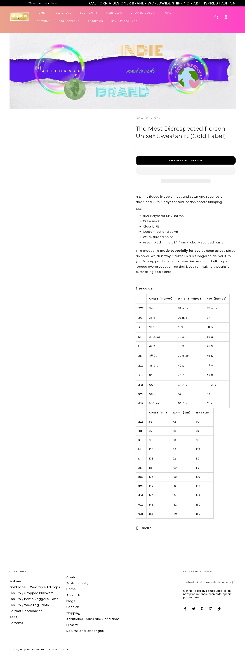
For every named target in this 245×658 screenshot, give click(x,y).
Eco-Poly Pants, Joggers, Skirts (34, 599)
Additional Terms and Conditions (93, 619)
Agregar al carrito (185, 160)
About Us (73, 595)
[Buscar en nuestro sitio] (216, 17)
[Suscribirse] (233, 582)
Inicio (139, 118)
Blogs (70, 601)
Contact (73, 577)
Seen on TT (75, 607)
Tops (13, 617)
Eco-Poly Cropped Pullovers (32, 593)
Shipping (73, 613)
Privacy (72, 625)
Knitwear (17, 581)
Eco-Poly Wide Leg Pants (29, 605)
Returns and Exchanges (85, 631)
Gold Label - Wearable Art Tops (35, 587)
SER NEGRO (152, 118)
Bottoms (16, 623)
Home (71, 589)
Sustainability (77, 583)
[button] (186, 171)
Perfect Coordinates (26, 611)
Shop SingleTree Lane (33, 649)
